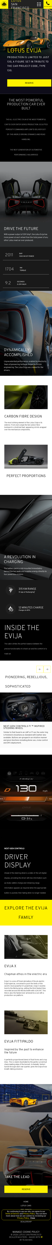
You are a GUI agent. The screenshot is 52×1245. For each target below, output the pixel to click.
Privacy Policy (29, 1213)
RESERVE (29, 83)
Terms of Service (12, 1213)
